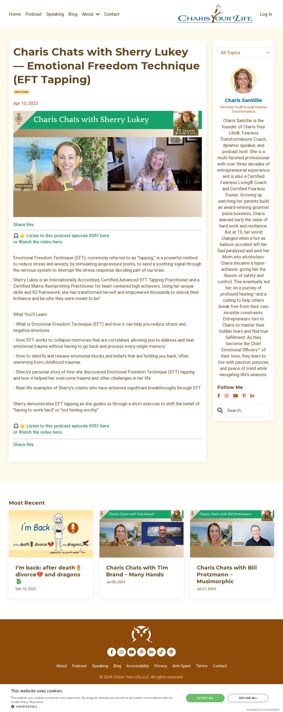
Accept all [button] (205, 698)
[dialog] (141, 698)
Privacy (160, 666)
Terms (202, 666)
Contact (112, 14)
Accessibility (137, 666)
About (61, 666)
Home (15, 14)
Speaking (55, 14)
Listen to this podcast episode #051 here (68, 426)
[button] (95, 706)
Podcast (33, 14)
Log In (266, 14)
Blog (72, 14)
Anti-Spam (181, 666)
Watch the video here (40, 241)
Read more (37, 702)
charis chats (21, 92)
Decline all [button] (248, 698)
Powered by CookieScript (263, 709)
